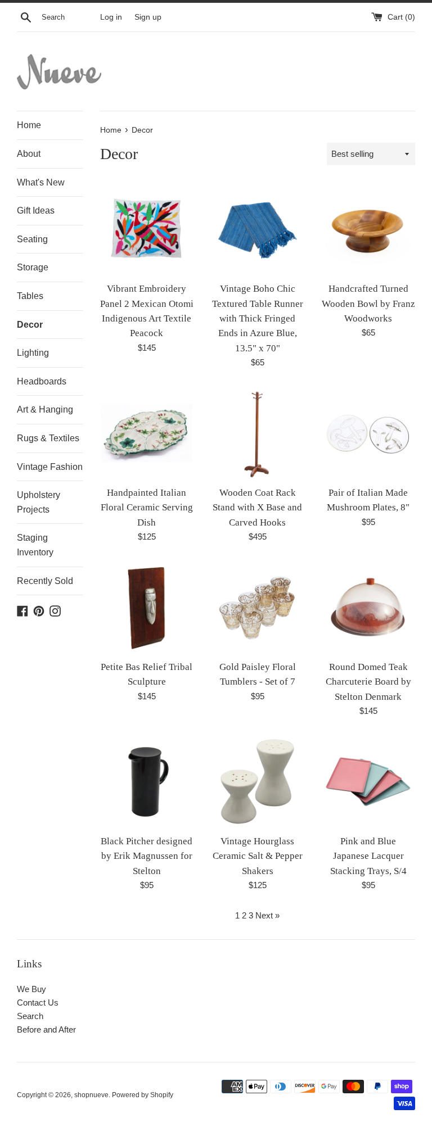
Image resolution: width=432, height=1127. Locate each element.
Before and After (46, 1029)
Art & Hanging (45, 409)
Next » (267, 915)
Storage (32, 267)
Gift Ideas (36, 210)
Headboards (41, 381)
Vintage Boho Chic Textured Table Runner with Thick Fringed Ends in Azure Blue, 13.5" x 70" (257, 318)
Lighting (33, 352)
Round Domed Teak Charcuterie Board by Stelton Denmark (368, 682)
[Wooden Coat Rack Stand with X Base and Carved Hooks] (257, 433)
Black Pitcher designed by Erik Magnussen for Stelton (146, 856)
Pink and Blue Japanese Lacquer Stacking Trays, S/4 (368, 856)
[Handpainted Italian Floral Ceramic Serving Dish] (147, 433)
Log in (111, 17)
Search (30, 1016)
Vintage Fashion (50, 467)
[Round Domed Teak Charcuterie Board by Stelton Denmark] (368, 607)
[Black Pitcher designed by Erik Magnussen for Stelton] (147, 782)
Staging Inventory (35, 545)
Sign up (147, 17)
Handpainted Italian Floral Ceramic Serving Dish (147, 507)
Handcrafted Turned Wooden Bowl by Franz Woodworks (368, 303)
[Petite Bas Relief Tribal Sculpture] (147, 607)
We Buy (31, 989)
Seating (32, 239)
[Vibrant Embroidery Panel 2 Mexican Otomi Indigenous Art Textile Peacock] (147, 229)
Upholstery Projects (38, 502)
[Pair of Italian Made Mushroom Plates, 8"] (368, 433)
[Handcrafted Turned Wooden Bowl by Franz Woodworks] (368, 229)
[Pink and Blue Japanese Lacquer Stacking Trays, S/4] (368, 782)
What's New (41, 182)
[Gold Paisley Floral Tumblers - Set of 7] (257, 607)
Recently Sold (45, 581)
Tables (30, 296)
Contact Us (37, 1002)
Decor (30, 324)
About (28, 154)
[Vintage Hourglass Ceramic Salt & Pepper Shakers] (257, 782)
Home (29, 125)
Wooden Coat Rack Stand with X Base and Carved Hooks (257, 507)
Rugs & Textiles (48, 438)
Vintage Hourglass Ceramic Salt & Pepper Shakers (258, 856)
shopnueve (91, 1095)
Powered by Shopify (142, 1095)
